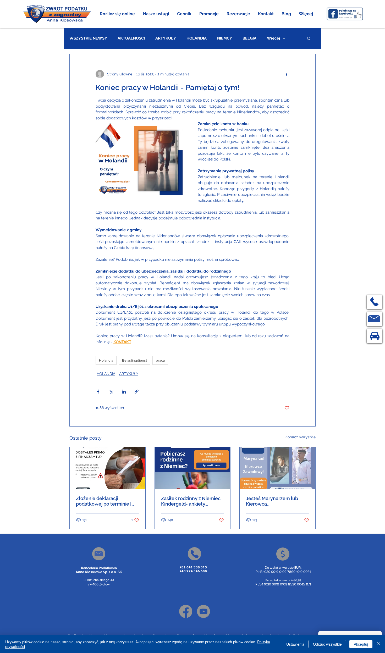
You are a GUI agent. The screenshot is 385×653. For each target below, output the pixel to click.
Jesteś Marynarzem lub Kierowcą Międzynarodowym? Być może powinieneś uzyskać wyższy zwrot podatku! (275, 501)
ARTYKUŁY (165, 38)
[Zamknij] (379, 644)
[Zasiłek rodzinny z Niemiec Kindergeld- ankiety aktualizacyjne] (192, 468)
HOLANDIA (196, 38)
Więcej (273, 38)
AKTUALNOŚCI (131, 38)
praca (160, 360)
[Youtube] (203, 611)
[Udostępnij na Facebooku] (98, 391)
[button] (156, 13)
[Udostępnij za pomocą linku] (136, 391)
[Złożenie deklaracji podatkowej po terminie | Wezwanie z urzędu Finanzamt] (107, 468)
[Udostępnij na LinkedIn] (123, 391)
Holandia (106, 360)
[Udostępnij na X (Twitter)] (110, 391)
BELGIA (249, 38)
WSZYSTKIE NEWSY (88, 38)
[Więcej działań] (286, 74)
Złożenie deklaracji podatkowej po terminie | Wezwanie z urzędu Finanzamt (103, 501)
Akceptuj (361, 644)
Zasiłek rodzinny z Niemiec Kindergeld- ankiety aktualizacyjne (191, 501)
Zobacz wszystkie (300, 437)
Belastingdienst (134, 360)
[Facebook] (185, 611)
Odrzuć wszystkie (327, 644)
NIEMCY (224, 38)
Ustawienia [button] (295, 644)
